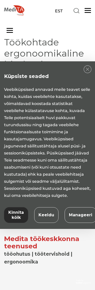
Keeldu (46, 215)
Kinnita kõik (16, 215)
